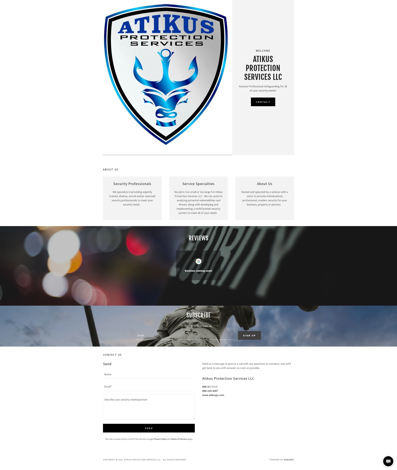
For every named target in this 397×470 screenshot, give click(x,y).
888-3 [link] (205, 386)
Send (149, 428)
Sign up (249, 335)
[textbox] (185, 335)
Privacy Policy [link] (160, 439)
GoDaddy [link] (289, 459)
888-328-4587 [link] (210, 391)
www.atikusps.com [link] (213, 395)
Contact (263, 101)
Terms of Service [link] (179, 439)
